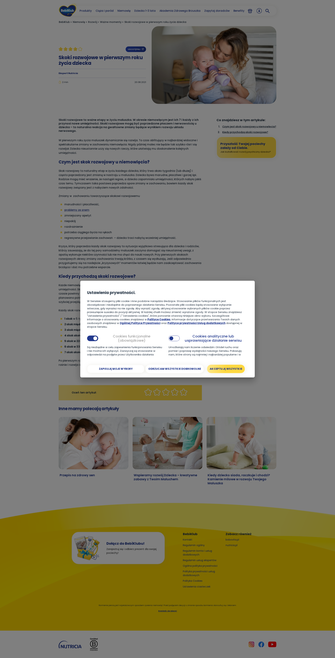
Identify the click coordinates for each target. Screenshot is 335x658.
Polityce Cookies (158, 319)
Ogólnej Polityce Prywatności (140, 323)
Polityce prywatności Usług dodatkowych (196, 323)
